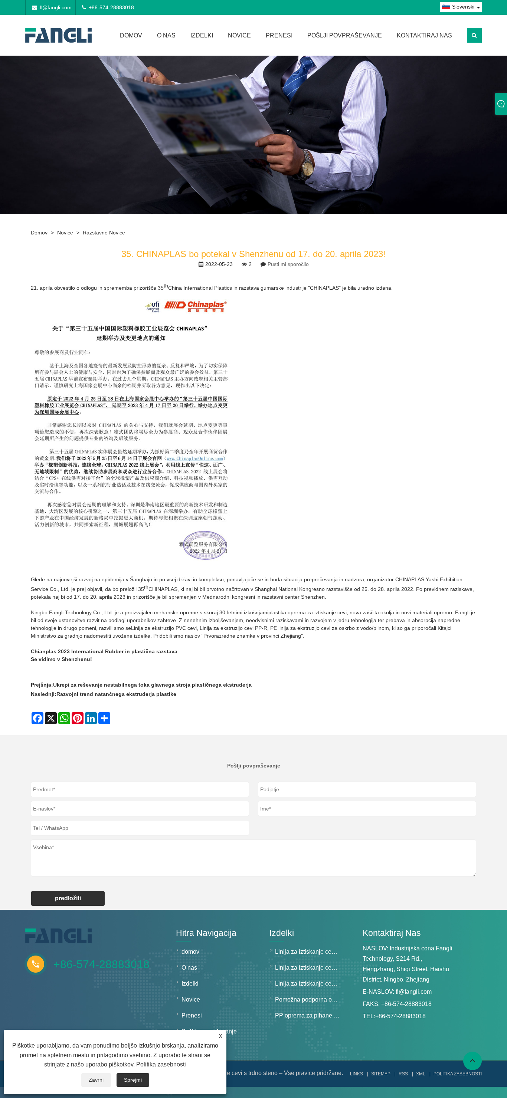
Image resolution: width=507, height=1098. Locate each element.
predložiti (68, 898)
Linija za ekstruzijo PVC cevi (164, 628)
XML (420, 1073)
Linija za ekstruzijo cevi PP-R (233, 628)
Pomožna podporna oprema (309, 999)
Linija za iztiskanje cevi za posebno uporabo (309, 983)
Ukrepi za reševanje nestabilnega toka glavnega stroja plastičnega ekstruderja (152, 685)
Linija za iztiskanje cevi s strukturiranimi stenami (309, 967)
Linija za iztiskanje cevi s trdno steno (309, 952)
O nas (166, 35)
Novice (239, 35)
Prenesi (279, 35)
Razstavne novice (104, 233)
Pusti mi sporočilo (288, 264)
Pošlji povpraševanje (344, 35)
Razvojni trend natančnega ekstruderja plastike (116, 694)
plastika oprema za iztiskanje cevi (307, 612)
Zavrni (96, 1080)
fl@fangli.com (56, 7)
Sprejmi (133, 1080)
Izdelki (201, 35)
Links (356, 1073)
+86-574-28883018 (111, 7)
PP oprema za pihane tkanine (309, 1015)
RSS (403, 1073)
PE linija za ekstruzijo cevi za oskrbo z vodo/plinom (329, 628)
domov (131, 35)
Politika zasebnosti (161, 1064)
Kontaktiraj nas (424, 35)
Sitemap (380, 1073)
